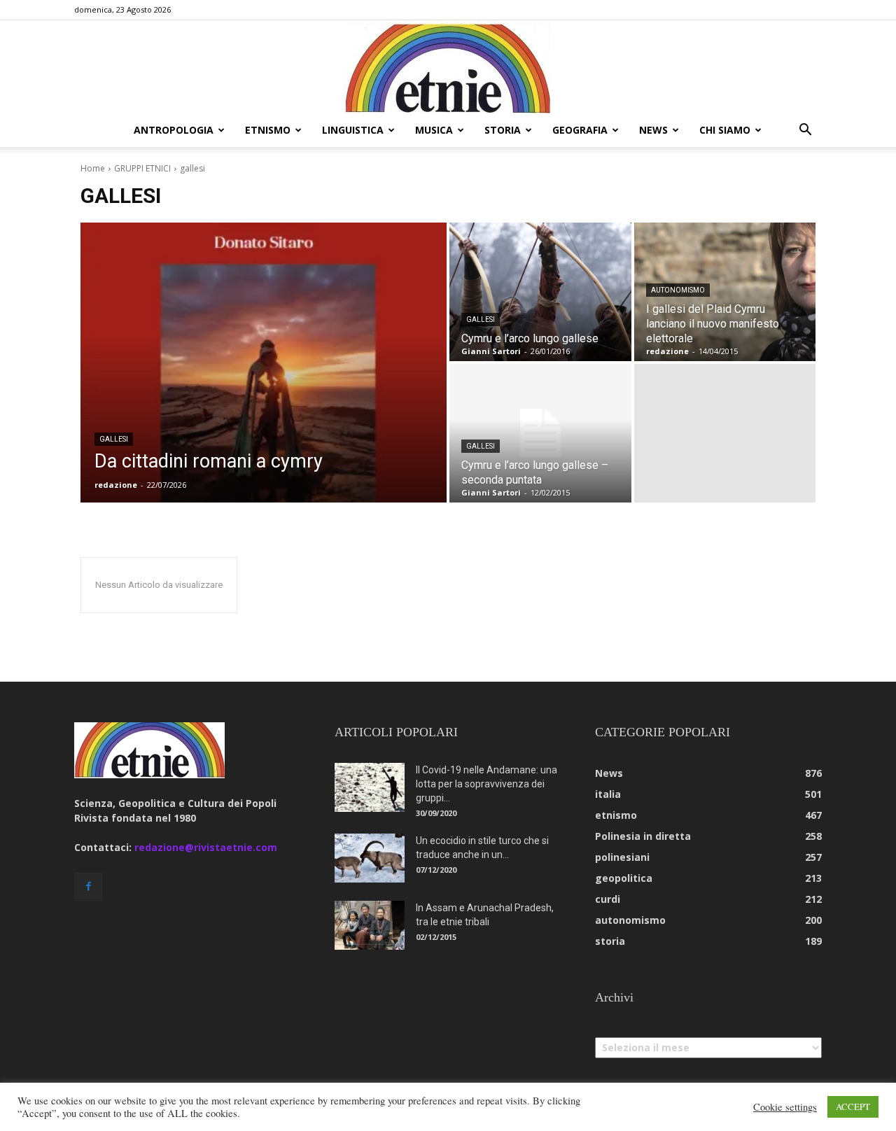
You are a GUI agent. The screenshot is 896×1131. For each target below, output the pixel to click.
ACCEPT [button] (853, 1106)
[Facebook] (88, 887)
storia (502, 129)
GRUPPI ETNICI (142, 168)
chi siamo (724, 129)
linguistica (353, 129)
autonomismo (678, 290)
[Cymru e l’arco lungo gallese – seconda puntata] (540, 433)
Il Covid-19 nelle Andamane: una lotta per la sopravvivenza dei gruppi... (486, 783)
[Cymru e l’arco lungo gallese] (540, 292)
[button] (805, 131)
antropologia (174, 129)
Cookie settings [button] (785, 1107)
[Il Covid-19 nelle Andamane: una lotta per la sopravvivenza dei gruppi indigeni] (370, 787)
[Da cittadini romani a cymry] (263, 363)
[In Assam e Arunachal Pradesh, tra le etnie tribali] (370, 925)
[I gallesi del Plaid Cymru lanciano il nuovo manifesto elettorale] (725, 292)
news (653, 129)
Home (92, 168)
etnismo (267, 129)
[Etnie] (448, 67)
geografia (580, 129)
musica (434, 129)
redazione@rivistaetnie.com (205, 847)
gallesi (113, 439)
